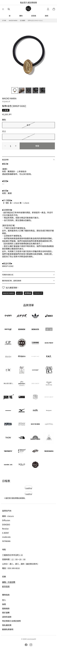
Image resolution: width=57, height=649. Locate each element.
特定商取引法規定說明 (11, 621)
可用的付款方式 (7, 274)
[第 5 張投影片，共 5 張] (42, 90)
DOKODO (6, 524)
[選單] (3, 9)
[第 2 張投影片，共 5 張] (22, 90)
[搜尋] (9, 9)
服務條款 (6, 608)
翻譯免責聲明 (7, 629)
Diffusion (6, 520)
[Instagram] (30, 644)
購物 (21, 16)
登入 (4, 600)
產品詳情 (5, 159)
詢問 (46, 16)
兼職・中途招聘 (8, 582)
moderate (6, 537)
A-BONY (5, 532)
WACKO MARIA (9, 100)
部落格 (33, 16)
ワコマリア (38, 293)
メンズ (19, 293)
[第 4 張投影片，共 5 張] (35, 90)
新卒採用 (6, 586)
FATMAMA (6, 541)
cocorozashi (31, 639)
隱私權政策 (6, 625)
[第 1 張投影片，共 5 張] (15, 90)
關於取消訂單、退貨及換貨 (11, 280)
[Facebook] (26, 644)
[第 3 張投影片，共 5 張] (28, 90)
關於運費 (6, 612)
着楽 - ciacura (8, 516)
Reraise (5, 528)
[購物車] (54, 9)
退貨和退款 (6, 616)
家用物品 (28, 293)
